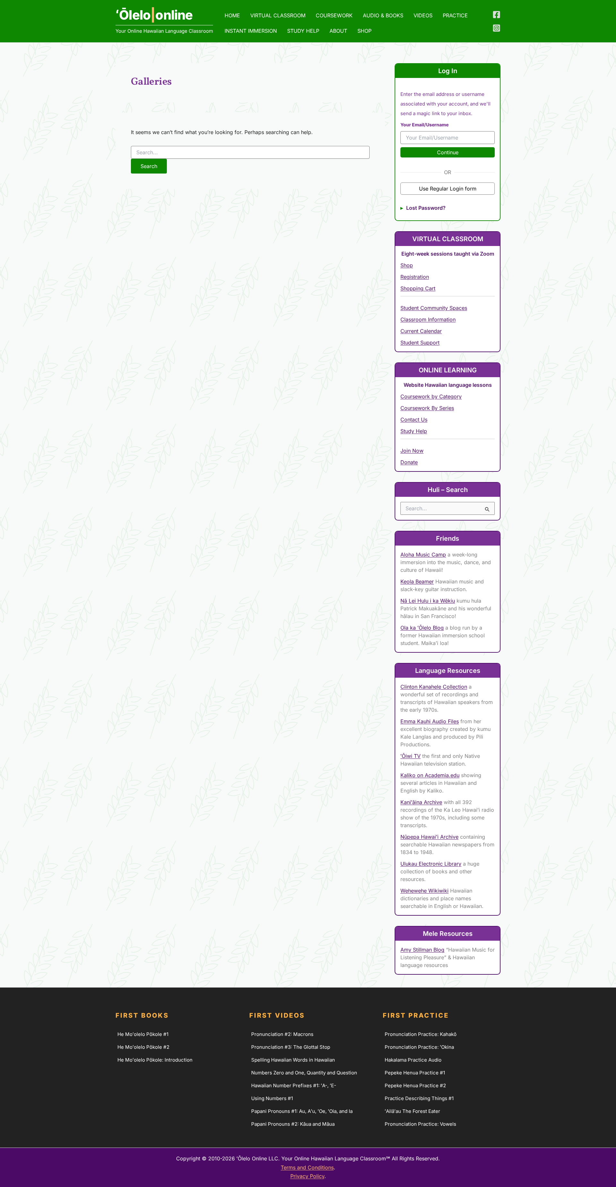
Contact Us (413, 419)
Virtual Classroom (277, 15)
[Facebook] (496, 15)
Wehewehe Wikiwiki (424, 890)
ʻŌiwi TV (410, 756)
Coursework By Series (427, 408)
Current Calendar (421, 331)
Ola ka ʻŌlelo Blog (422, 627)
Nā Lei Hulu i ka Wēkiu (427, 601)
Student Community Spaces (433, 308)
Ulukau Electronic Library (430, 864)
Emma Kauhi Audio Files (429, 721)
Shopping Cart (417, 288)
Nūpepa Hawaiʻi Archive (429, 837)
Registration (414, 277)
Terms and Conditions (307, 1167)
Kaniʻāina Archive (421, 802)
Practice (455, 15)
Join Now (412, 450)
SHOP (364, 31)
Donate (409, 462)
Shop (406, 265)
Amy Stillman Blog (422, 949)
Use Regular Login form (447, 188)
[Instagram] (496, 28)
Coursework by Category (431, 396)
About (338, 31)
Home (232, 15)
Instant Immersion (251, 31)
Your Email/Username (424, 124)
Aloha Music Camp (423, 554)
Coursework (334, 15)
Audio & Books (383, 15)
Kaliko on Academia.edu (429, 775)
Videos (423, 15)
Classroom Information (428, 319)
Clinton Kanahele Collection (433, 686)
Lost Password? (426, 208)
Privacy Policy (307, 1176)
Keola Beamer (417, 581)
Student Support (420, 342)
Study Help (303, 31)
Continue (447, 152)
